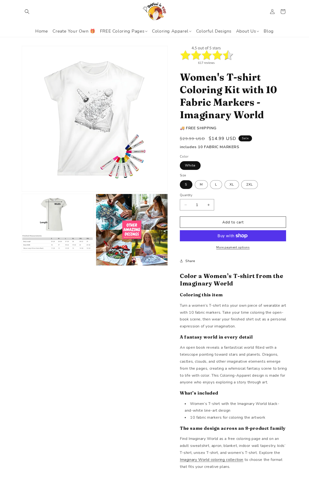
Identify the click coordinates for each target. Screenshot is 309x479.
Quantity (186, 195)
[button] (27, 11)
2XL (249, 184)
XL (232, 184)
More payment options (233, 247)
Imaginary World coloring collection (211, 459)
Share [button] (190, 261)
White (190, 165)
